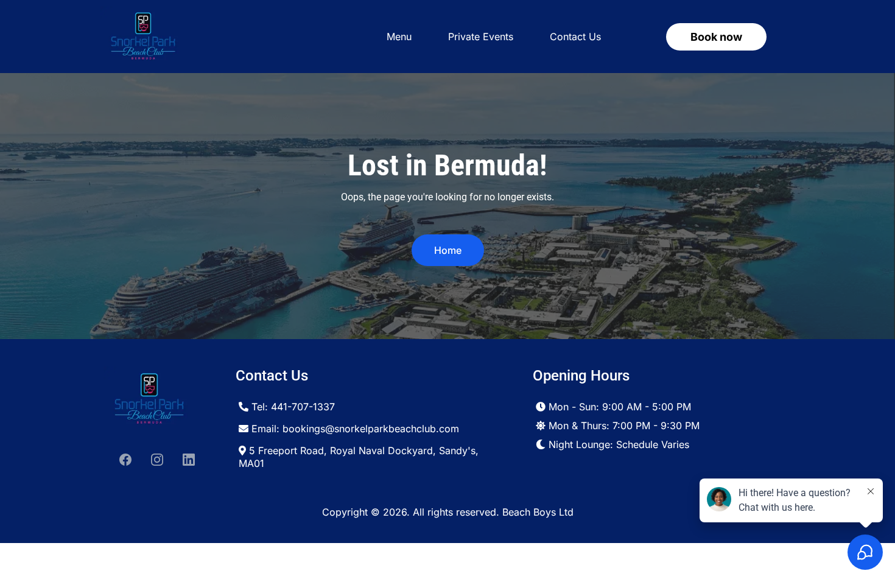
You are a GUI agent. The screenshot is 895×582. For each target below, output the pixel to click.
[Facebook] (125, 459)
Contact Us (575, 36)
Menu (399, 36)
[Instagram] (157, 459)
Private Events (480, 36)
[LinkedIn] (189, 459)
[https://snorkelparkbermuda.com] (143, 36)
